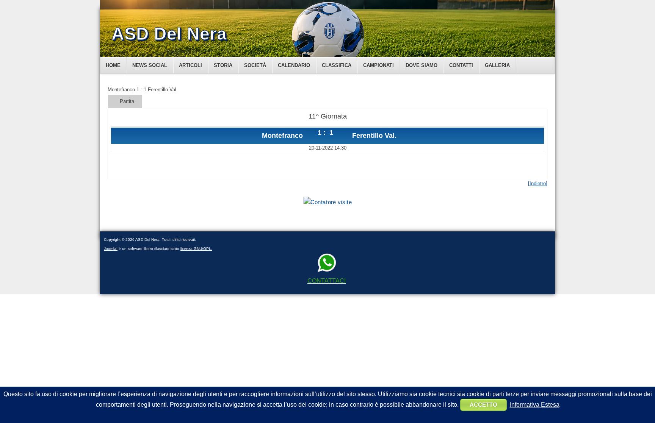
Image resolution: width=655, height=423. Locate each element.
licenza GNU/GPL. (196, 249)
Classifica (336, 65)
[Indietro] (537, 183)
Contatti (461, 65)
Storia (223, 65)
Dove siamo (421, 65)
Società (255, 65)
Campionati (378, 65)
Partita (127, 101)
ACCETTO (483, 404)
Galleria (497, 65)
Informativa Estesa (534, 404)
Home (113, 65)
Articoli (190, 65)
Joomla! (111, 249)
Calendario (294, 65)
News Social (149, 65)
